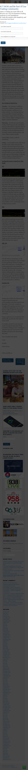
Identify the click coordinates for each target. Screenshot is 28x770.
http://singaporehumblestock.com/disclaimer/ (15, 23)
